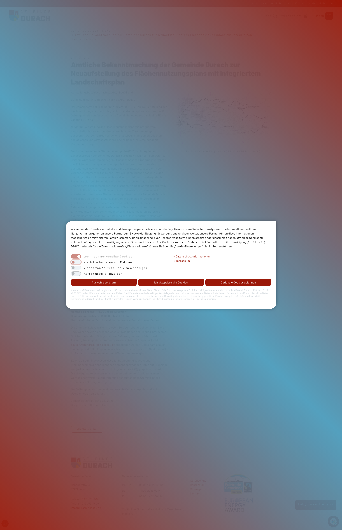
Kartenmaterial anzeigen (103, 273)
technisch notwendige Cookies (108, 256)
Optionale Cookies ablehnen (238, 282)
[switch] (76, 262)
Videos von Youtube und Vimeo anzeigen (115, 267)
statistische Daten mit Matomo (108, 262)
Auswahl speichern (104, 282)
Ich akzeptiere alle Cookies (171, 282)
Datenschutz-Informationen (193, 256)
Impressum (182, 260)
